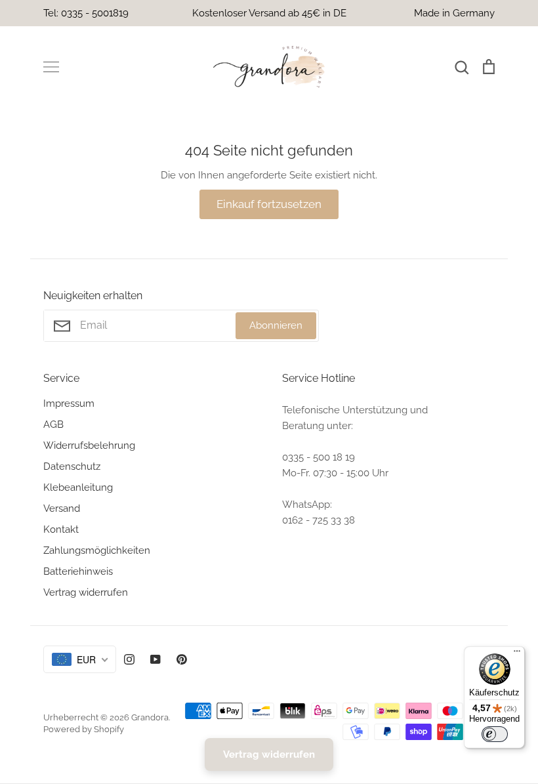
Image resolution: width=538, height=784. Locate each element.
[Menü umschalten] (51, 67)
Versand (61, 508)
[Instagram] (129, 659)
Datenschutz (71, 466)
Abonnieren (275, 325)
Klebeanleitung (78, 487)
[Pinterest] (182, 659)
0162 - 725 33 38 (318, 520)
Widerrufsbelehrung (89, 445)
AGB (53, 424)
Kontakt (61, 529)
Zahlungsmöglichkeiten (96, 550)
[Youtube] (155, 659)
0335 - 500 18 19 (318, 457)
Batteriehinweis (78, 571)
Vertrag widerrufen (85, 592)
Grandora (150, 717)
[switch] (495, 734)
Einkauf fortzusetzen (269, 204)
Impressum (68, 403)
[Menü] (517, 654)
